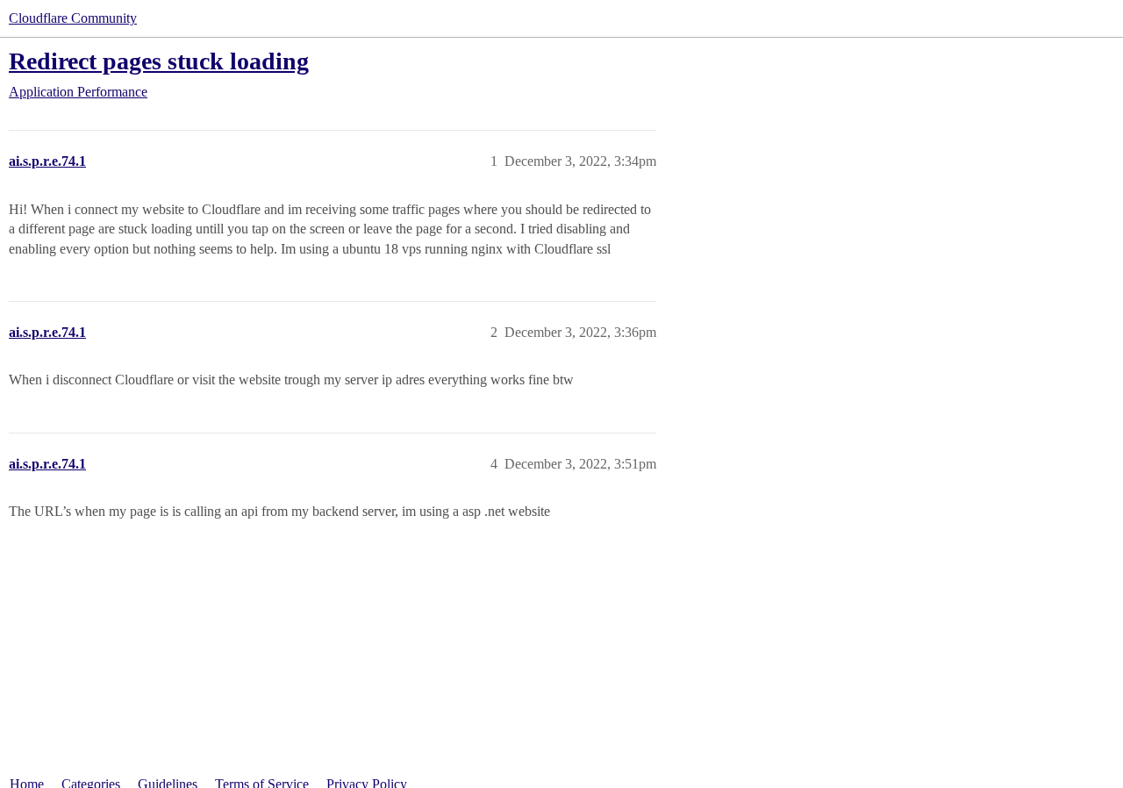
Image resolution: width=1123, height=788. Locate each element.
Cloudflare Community (73, 18)
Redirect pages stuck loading (159, 61)
